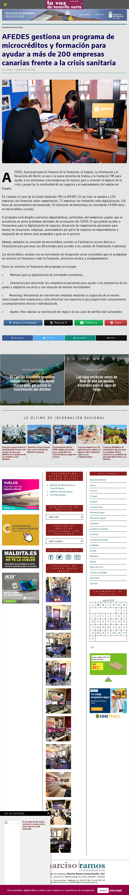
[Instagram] (68, 557)
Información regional (12, 27)
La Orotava (94, 534)
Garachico (93, 501)
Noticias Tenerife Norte (61, 491)
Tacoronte (93, 583)
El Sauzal (93, 490)
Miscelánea (94, 556)
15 (119, 621)
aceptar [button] (103, 890)
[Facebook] (51, 557)
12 (103, 621)
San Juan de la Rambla (98, 572)
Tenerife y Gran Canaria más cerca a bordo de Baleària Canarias (38, 449)
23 (124, 627)
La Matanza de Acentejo (99, 529)
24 (92, 632)
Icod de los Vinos (96, 507)
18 (98, 627)
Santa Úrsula (94, 577)
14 (113, 621)
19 (103, 627)
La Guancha (94, 523)
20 (108, 627)
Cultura (92, 485)
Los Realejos (94, 545)
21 (113, 627)
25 (98, 632)
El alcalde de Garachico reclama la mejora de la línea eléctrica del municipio (34, 825)
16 (124, 621)
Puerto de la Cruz (96, 567)
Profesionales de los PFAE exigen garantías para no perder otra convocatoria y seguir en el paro (64, 451)
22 (119, 627)
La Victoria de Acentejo (99, 539)
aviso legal (115, 890)
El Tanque (93, 496)
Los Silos (93, 550)
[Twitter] (59, 557)
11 (98, 621)
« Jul (92, 647)
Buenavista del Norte (98, 479)
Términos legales (58, 494)
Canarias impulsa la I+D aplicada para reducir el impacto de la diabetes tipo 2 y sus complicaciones (89, 451)
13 (108, 621)
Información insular (97, 512)
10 (92, 621)
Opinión (93, 561)
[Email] (77, 557)
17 (92, 627)
